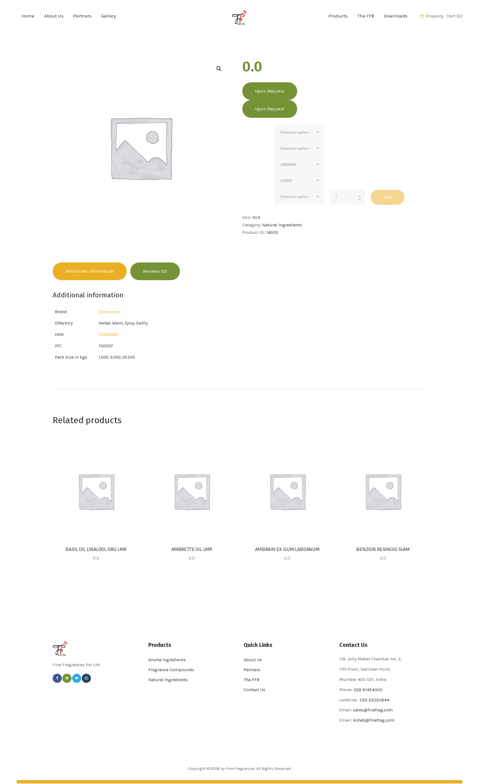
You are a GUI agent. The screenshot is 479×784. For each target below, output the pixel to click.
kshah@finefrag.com (373, 720)
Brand (248, 128)
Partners (252, 669)
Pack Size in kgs (258, 193)
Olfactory (251, 144)
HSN (246, 161)
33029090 (108, 334)
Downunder (109, 311)
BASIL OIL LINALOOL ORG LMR (95, 549)
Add (387, 197)
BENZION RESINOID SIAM (382, 549)
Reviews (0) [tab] (155, 271)
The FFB (251, 679)
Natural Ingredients (282, 225)
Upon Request (270, 91)
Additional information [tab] (89, 271)
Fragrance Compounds (171, 669)
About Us (253, 659)
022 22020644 (374, 700)
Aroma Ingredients (167, 659)
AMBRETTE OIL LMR (191, 549)
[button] (219, 69)
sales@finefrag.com (373, 710)
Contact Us (254, 689)
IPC (245, 177)
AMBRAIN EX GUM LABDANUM (287, 549)
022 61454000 (368, 689)
